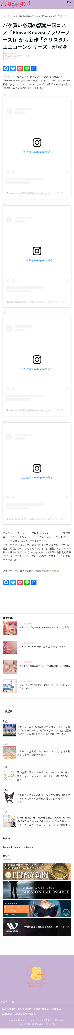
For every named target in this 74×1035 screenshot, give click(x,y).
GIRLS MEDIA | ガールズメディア (26, 1020)
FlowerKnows (10, 56)
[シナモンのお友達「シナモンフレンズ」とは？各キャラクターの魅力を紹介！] (10, 758)
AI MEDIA (56, 1009)
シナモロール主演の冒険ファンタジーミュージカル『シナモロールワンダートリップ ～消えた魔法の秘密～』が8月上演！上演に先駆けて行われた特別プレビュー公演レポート (44, 730)
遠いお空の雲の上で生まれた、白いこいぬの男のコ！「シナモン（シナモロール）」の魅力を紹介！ (43, 776)
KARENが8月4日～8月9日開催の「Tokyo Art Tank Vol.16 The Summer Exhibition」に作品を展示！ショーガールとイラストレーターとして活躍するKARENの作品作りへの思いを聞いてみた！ (44, 821)
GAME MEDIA (8, 1009)
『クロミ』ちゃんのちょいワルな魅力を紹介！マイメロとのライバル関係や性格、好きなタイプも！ (43, 799)
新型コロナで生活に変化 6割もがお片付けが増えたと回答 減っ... (44, 687)
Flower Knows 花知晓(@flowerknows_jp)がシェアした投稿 (37, 193)
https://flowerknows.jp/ (47, 570)
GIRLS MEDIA (24, 1009)
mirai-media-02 (11, 59)
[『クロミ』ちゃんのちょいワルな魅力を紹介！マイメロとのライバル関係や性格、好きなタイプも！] (10, 803)
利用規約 (47, 1020)
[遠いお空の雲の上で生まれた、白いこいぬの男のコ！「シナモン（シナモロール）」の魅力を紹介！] (10, 781)
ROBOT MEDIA (41, 1009)
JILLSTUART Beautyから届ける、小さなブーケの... (43, 647)
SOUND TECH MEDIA (25, 1014)
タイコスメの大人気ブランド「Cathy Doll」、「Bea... (44, 666)
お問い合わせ (59, 1020)
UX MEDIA (7, 1014)
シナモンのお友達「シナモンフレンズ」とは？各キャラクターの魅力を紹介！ (43, 753)
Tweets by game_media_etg (18, 847)
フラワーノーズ (23, 56)
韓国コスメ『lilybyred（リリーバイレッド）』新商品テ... (44, 629)
